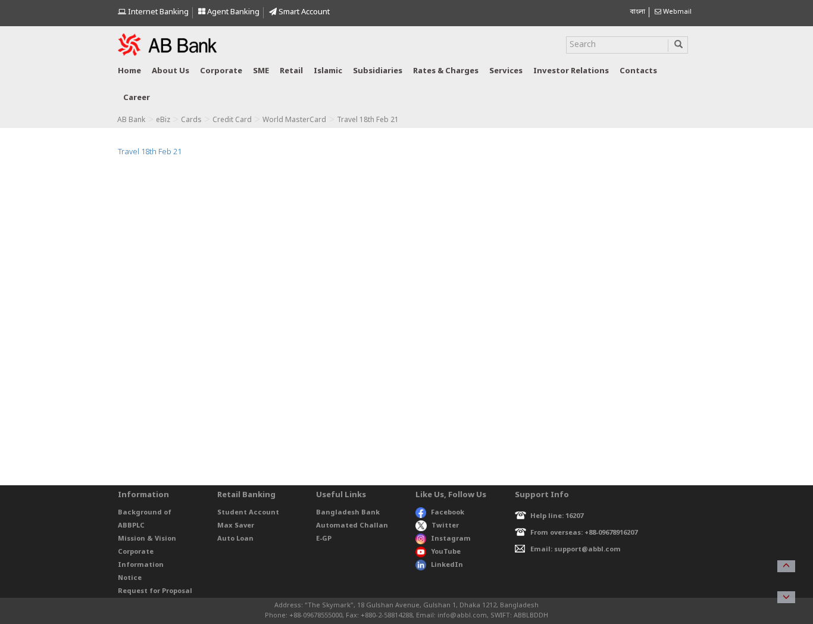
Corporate (221, 71)
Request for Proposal (155, 591)
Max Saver (235, 526)
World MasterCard (294, 120)
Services (506, 71)
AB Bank (131, 120)
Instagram (451, 539)
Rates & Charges (446, 71)
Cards (191, 120)
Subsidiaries (377, 71)
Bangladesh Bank (348, 512)
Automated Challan (352, 526)
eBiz (163, 120)
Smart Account (303, 12)
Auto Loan (235, 539)
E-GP (324, 539)
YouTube (446, 552)
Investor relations (571, 71)
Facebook (447, 512)
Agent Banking (232, 12)
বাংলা (637, 12)
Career (136, 98)
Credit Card (232, 120)
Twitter (445, 526)
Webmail (676, 12)
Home (129, 71)
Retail (291, 71)
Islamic (328, 71)
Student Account (248, 512)
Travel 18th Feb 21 (150, 152)
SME (261, 71)
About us (170, 71)
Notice (130, 578)
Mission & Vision (147, 539)
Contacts (638, 71)
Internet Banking (157, 12)
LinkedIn (447, 565)
